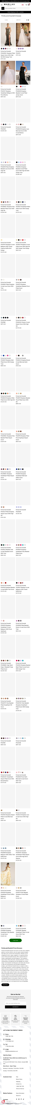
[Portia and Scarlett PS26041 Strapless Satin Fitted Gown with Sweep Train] (8, 342)
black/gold (1, 48)
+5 (9, 660)
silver (1, 355)
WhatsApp (8, 1039)
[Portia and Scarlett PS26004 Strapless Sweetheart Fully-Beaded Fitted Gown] (23, 531)
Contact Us (18, 1084)
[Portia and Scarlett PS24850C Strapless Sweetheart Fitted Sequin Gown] (8, 455)
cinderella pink (21, 738)
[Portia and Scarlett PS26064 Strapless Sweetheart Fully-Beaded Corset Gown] (8, 912)
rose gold (17, 202)
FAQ (17, 1076)
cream (23, 124)
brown (3, 393)
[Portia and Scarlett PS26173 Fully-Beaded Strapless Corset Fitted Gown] (23, 874)
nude (21, 240)
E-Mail (7, 1049)
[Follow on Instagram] (19, 1099)
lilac (21, 48)
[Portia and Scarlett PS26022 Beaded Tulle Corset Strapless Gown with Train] (8, 531)
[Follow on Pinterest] (21, 1099)
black (17, 86)
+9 (24, 738)
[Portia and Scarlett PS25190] (8, 724)
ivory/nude (17, 124)
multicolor (21, 698)
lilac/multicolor (5, 202)
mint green (19, 393)
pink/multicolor (8, 202)
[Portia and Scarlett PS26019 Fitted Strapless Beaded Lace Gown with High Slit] (8, 148)
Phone (7, 1034)
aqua (23, 738)
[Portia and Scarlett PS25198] (8, 304)
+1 (9, 162)
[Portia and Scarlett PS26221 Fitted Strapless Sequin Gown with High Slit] (8, 493)
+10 (25, 698)
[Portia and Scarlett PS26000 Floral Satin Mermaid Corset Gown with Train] (23, 758)
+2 (24, 86)
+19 (9, 469)
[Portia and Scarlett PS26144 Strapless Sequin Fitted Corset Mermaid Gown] (8, 796)
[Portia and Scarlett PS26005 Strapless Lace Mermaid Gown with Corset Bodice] (23, 110)
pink (1, 124)
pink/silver (3, 698)
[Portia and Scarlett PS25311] (23, 35)
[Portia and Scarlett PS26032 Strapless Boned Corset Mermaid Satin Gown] (23, 342)
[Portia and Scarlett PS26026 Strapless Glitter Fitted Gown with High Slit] (8, 379)
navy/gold (21, 926)
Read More (5, 984)
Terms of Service (20, 1088)
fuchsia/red (5, 48)
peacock (23, 545)
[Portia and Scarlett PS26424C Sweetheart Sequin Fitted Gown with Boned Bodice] (8, 758)
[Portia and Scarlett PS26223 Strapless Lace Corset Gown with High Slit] (23, 796)
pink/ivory (1, 621)
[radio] (27, 20)
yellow (1, 240)
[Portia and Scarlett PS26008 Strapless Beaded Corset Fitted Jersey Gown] (23, 73)
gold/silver (19, 848)
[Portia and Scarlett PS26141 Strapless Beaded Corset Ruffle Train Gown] (8, 569)
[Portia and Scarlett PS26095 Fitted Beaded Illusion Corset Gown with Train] (23, 607)
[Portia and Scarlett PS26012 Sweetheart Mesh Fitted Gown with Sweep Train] (23, 188)
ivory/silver (8, 48)
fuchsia (8, 355)
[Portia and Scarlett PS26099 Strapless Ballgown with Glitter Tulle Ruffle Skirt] (8, 834)
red (21, 86)
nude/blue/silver (1, 698)
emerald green (5, 393)
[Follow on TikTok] (23, 1099)
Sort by (18, 19)
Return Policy (19, 1079)
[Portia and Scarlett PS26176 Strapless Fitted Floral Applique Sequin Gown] (23, 417)
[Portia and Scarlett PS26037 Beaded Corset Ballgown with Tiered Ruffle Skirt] (23, 569)
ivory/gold (1, 202)
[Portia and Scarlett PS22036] (23, 724)
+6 (9, 48)
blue (23, 48)
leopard (1, 810)
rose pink (3, 621)
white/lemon (3, 888)
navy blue (23, 202)
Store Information (20, 1093)
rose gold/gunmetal (5, 698)
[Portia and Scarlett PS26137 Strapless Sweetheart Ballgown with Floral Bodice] (8, 73)
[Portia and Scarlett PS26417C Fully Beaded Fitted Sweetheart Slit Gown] (8, 684)
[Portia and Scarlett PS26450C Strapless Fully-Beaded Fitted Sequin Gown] (8, 417)
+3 (24, 544)
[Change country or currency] (23, 4)
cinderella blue (5, 738)
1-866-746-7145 (20, 1086)
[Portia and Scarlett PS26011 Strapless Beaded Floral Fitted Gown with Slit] (23, 379)
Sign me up (15, 1006)
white (17, 318)
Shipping (18, 1081)
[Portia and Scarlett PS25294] (8, 110)
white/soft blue (5, 888)
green (21, 202)
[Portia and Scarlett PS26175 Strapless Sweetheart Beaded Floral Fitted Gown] (23, 266)
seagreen (1, 318)
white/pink (1, 888)
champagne (5, 355)
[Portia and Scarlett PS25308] (23, 493)
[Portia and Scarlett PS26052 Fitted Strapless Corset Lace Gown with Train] (8, 266)
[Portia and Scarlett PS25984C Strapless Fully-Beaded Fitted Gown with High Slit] (8, 188)
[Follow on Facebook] (16, 1099)
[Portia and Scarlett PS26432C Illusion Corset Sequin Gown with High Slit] (23, 304)
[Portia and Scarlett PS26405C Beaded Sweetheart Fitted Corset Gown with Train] (23, 912)
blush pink (19, 48)
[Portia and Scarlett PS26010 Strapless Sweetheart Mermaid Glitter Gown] (23, 455)
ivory (17, 48)
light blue (19, 162)
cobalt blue (3, 48)
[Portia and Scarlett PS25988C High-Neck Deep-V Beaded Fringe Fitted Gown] (8, 647)
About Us (18, 1095)
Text (6, 1044)
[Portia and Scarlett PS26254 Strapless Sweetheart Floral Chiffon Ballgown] (8, 874)
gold (21, 318)
